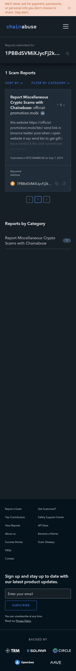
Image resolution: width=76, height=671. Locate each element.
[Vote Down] (64, 105)
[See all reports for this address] (64, 183)
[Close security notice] (69, 8)
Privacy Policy (23, 620)
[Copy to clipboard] (67, 53)
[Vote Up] (58, 105)
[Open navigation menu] (65, 26)
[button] (66, 26)
